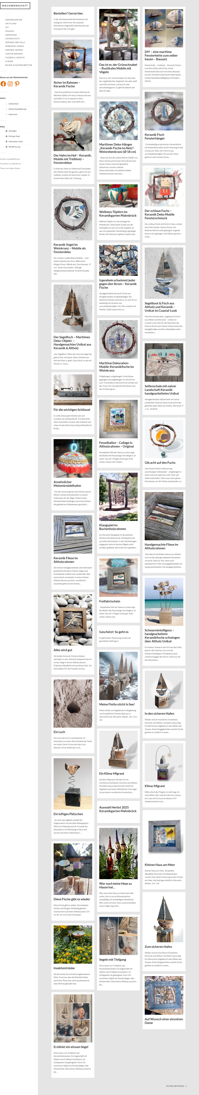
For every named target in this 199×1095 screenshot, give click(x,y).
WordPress (16, 164)
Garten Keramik (14, 54)
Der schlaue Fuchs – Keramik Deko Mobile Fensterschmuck (159, 214)
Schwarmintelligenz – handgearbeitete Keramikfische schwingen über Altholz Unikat (162, 635)
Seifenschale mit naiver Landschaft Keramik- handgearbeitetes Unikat (162, 389)
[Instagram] (10, 84)
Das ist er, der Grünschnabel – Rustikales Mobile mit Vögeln (118, 68)
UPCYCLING (11, 23)
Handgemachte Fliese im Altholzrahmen (161, 546)
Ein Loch (59, 732)
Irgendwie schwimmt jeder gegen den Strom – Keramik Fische (118, 283)
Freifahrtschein (109, 601)
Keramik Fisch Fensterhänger (155, 136)
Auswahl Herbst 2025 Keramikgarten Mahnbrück (118, 809)
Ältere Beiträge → (176, 1086)
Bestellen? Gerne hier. (68, 13)
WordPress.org (14, 147)
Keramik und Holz (15, 42)
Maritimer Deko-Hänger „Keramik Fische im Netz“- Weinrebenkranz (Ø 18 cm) (117, 148)
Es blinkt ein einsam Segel (71, 1047)
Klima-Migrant (155, 786)
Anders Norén (14, 168)
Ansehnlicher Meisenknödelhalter (67, 483)
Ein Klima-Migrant (111, 773)
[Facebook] (3, 84)
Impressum (11, 35)
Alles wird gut (63, 650)
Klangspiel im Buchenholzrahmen (112, 527)
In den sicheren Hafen (159, 713)
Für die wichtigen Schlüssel (72, 409)
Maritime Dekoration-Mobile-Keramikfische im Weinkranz (116, 366)
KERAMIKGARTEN (13, 20)
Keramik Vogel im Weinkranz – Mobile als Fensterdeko (70, 248)
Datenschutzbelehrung (17, 109)
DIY (7, 27)
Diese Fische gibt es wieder (72, 899)
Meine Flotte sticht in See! (117, 704)
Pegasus (9, 31)
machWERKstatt (15, 5)
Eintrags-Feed (14, 136)
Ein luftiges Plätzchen (68, 814)
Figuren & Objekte (15, 57)
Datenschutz (12, 39)
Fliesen (9, 61)
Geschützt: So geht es (113, 632)
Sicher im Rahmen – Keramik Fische (67, 84)
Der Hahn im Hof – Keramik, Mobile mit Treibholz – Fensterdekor (73, 159)
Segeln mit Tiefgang (112, 959)
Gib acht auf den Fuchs (160, 462)
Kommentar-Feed (15, 141)
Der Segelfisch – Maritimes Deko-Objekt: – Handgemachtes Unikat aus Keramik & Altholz (72, 342)
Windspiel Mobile (14, 46)
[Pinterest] (17, 84)
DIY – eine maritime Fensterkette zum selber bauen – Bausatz (161, 55)
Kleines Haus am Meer (160, 865)
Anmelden (13, 131)
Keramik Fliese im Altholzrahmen (66, 560)
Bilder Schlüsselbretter (18, 65)
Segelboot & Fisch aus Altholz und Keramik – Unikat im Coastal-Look (161, 306)
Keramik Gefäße (14, 50)
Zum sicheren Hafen (158, 946)
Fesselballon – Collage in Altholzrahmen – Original (116, 444)
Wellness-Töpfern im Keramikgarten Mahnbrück (118, 213)
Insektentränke (64, 968)
